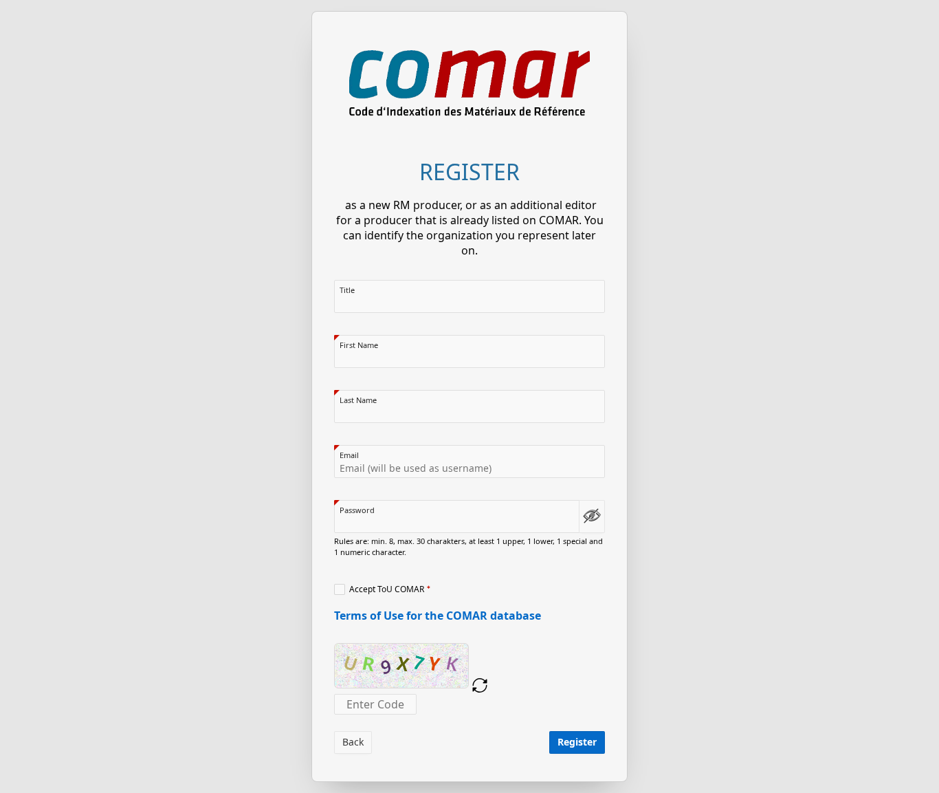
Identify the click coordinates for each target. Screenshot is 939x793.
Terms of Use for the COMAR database (437, 615)
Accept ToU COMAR (386, 589)
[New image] (480, 685)
